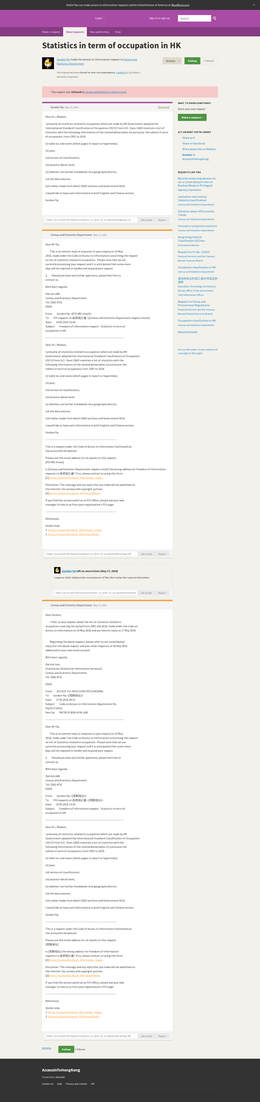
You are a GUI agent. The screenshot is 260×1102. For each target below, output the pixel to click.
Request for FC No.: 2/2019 (193, 252)
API (92, 1083)
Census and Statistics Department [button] (72, 235)
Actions (170, 61)
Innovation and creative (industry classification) (192, 198)
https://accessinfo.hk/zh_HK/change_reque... (76, 477)
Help (118, 32)
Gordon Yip (63, 59)
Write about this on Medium (199, 149)
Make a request (51, 32)
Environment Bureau (188, 245)
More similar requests (187, 331)
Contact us (121, 72)
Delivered (163, 107)
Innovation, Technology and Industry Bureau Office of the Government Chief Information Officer (197, 290)
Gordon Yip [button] (57, 107)
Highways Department (189, 189)
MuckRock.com (180, 5)
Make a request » (192, 117)
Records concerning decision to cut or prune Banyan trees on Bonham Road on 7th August (197, 182)
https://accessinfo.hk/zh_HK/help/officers (74, 493)
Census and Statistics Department (105, 92)
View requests (75, 32)
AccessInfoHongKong (66, 18)
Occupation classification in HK (197, 267)
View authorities (99, 32)
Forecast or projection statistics (197, 226)
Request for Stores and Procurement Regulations (194, 303)
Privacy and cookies (76, 1083)
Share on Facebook (193, 143)
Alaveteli (60, 1077)
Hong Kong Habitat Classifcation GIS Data (191, 238)
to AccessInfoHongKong (195, 157)
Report (162, 219)
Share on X (188, 137)
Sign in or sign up (159, 18)
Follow (192, 61)
